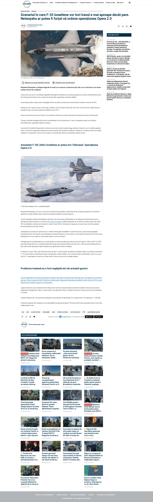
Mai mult (120, 2)
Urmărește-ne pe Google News (65, 83)
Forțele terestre (85, 2)
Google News (66, 316)
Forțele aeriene (99, 2)
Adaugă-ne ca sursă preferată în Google (37, 83)
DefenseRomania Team (35, 25)
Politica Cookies (62, 495)
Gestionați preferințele (78, 495)
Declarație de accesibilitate (106, 495)
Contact (91, 495)
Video (51, 2)
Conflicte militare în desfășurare (65, 2)
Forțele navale (110, 2)
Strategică (33, 11)
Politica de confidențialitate (44, 495)
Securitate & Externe (39, 2)
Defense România (25, 11)
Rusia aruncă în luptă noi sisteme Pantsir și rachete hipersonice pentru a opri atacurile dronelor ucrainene (30, 432)
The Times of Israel (54, 222)
